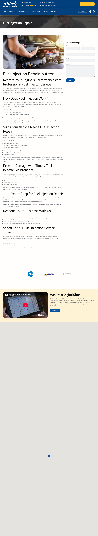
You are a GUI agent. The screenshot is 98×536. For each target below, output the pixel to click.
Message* (68, 64)
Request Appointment (87, 4)
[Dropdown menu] (14, 11)
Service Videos (36, 12)
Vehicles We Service (22, 12)
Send (69, 80)
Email (67, 52)
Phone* (67, 58)
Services (11, 12)
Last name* (83, 46)
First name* (68, 46)
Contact (53, 12)
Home (4, 12)
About (46, 12)
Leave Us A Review (82, 12)
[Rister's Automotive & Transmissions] (10, 4)
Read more (55, 310)
